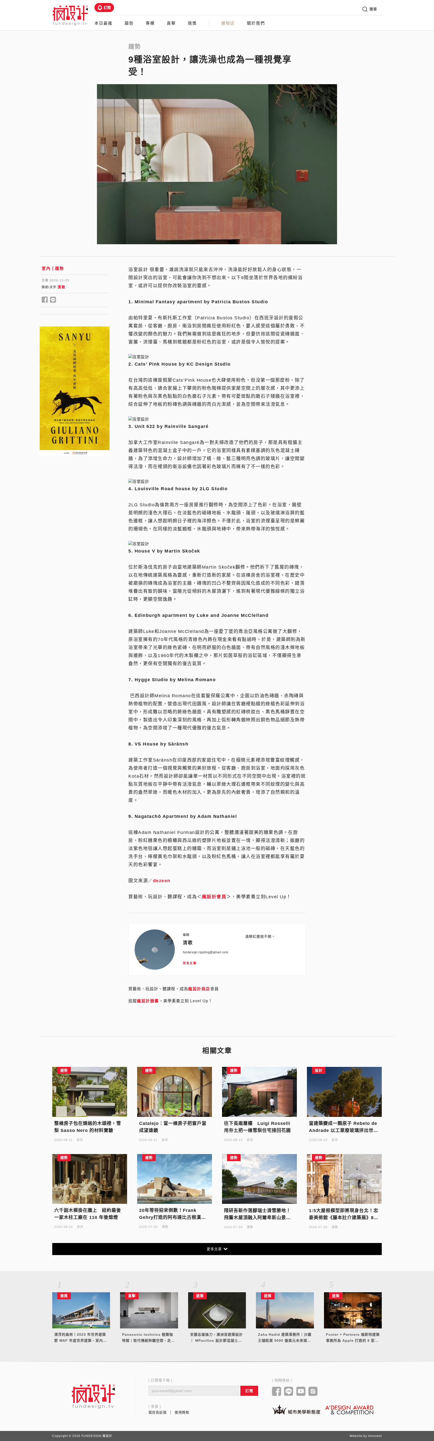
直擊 (171, 23)
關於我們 (256, 23)
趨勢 (129, 23)
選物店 (228, 23)
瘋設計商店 (199, 989)
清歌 (61, 287)
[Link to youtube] (301, 1392)
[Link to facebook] (276, 1392)
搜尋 (373, 9)
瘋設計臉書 (148, 1001)
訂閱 (107, 8)
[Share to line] (53, 300)
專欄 (150, 23)
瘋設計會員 (214, 896)
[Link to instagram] (313, 1392)
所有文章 (189, 963)
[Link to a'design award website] (349, 1410)
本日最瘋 (103, 23)
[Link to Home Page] (70, 15)
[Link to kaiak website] (296, 1409)
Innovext (375, 1436)
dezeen (162, 880)
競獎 (192, 23)
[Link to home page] (93, 1396)
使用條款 (182, 1412)
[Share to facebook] (45, 300)
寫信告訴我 (157, 1412)
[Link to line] (288, 1392)
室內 (46, 268)
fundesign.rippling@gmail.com (205, 952)
